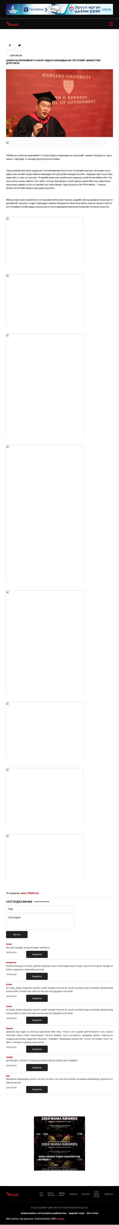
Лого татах (92, 1213)
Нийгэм (73, 1194)
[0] (55, 143)
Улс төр (41, 1194)
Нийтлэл (108, 1194)
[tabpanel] (59, 1143)
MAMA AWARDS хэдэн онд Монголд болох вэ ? (59, 1158)
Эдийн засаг (62, 1194)
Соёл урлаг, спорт (97, 1194)
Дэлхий (85, 1194)
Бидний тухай (76, 1213)
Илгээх (16, 934)
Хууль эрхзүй (51, 1194)
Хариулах (37, 954)
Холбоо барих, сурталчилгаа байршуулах (43, 1213)
